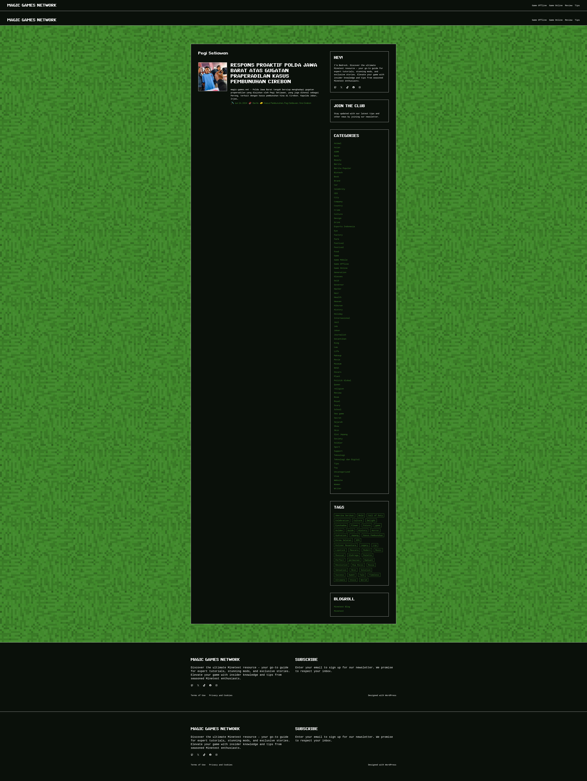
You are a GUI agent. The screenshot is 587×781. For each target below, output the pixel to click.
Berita (256, 103)
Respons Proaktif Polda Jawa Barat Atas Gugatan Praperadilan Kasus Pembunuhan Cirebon (274, 73)
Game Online (340, 268)
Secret (337, 418)
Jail (336, 322)
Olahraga (353, 555)
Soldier (338, 442)
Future (367, 525)
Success (339, 575)
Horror (375, 530)
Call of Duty (375, 515)
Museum (337, 363)
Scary (337, 405)
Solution (366, 570)
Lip (375, 545)
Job (336, 326)
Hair (336, 293)
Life (336, 351)
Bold (360, 515)
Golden (339, 530)
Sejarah (338, 422)
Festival (339, 247)
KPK (358, 540)
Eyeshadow (340, 525)
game (377, 525)
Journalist (340, 334)
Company (338, 201)
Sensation (340, 570)
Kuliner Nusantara (345, 545)
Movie (337, 359)
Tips (336, 463)
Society (338, 438)
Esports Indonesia (344, 226)
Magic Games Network (32, 5)
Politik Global (342, 380)
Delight (371, 520)
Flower (354, 525)
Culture (338, 214)
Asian (337, 147)
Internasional (342, 318)
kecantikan (340, 339)
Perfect (339, 560)
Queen (337, 384)
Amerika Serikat (344, 515)
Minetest (339, 611)
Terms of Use (198, 695)
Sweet (352, 575)
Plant (337, 376)
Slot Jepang (340, 434)
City (336, 197)
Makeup (337, 355)
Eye (336, 230)
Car (336, 185)
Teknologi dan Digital (347, 459)
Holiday (338, 314)
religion (339, 388)
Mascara (354, 550)
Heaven (337, 301)
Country (338, 205)
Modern (367, 550)
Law (336, 347)
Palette (367, 555)
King (336, 343)
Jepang (354, 535)
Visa (336, 476)
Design (337, 218)
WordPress (390, 695)
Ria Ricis (357, 565)
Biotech (338, 172)
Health (337, 297)
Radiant (368, 560)
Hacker (337, 289)
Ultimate (340, 580)
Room (336, 397)
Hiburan (338, 305)
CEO (336, 193)
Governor (339, 284)
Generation (340, 272)
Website (338, 480)
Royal (337, 401)
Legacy (364, 545)
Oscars (337, 372)
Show (336, 426)
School (337, 409)
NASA (336, 368)
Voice (353, 580)
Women (337, 484)
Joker (337, 330)
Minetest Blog (342, 606)
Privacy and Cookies (220, 695)
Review (337, 392)
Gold (336, 280)
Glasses (338, 276)
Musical (339, 555)
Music (378, 550)
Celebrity (339, 189)
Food (336, 251)
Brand (337, 180)
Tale (362, 575)
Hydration (340, 535)
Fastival (339, 243)
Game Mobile (340, 259)
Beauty (337, 160)
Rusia (371, 565)
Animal (337, 143)
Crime (337, 210)
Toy (336, 467)
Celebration (342, 520)
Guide (350, 530)
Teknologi (339, 455)
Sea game (339, 413)
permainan (354, 560)
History (338, 309)
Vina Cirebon (305, 103)
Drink (337, 222)
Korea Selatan (343, 540)
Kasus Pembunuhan (273, 103)
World (364, 580)
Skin (336, 430)
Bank (336, 156)
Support (338, 451)
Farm (336, 239)
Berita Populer (342, 168)
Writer (337, 488)
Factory (338, 235)
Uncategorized (342, 472)
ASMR (336, 151)
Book (336, 176)
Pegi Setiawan (291, 103)
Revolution (341, 565)
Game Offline (341, 264)
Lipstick (340, 550)
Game (336, 255)
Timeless (374, 575)
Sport (337, 447)
